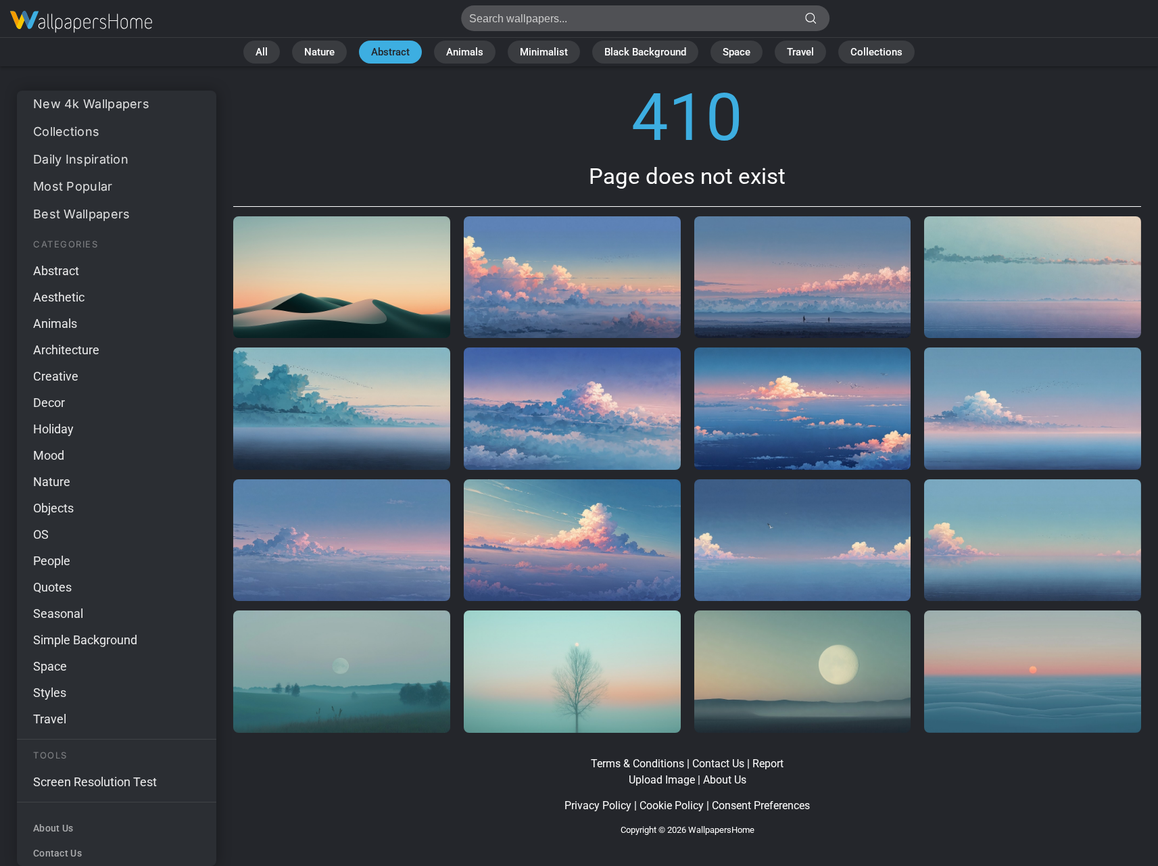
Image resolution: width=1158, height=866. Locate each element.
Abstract (390, 52)
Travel (800, 52)
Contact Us (57, 853)
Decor (49, 402)
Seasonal (58, 613)
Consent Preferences (761, 805)
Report (767, 763)
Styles (49, 692)
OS (41, 534)
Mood (48, 455)
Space (736, 52)
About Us (53, 828)
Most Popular (73, 186)
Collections (876, 52)
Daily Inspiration (80, 159)
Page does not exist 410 (81, 22)
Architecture (66, 350)
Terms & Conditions (637, 763)
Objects (53, 508)
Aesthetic (59, 297)
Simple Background (85, 640)
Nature (319, 52)
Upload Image (662, 779)
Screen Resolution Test (95, 782)
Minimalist (544, 52)
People (51, 561)
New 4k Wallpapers (91, 104)
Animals (464, 52)
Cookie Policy (672, 805)
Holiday (53, 429)
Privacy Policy (597, 805)
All (262, 52)
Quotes (52, 587)
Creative (55, 376)
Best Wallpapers (81, 214)
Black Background (645, 52)
